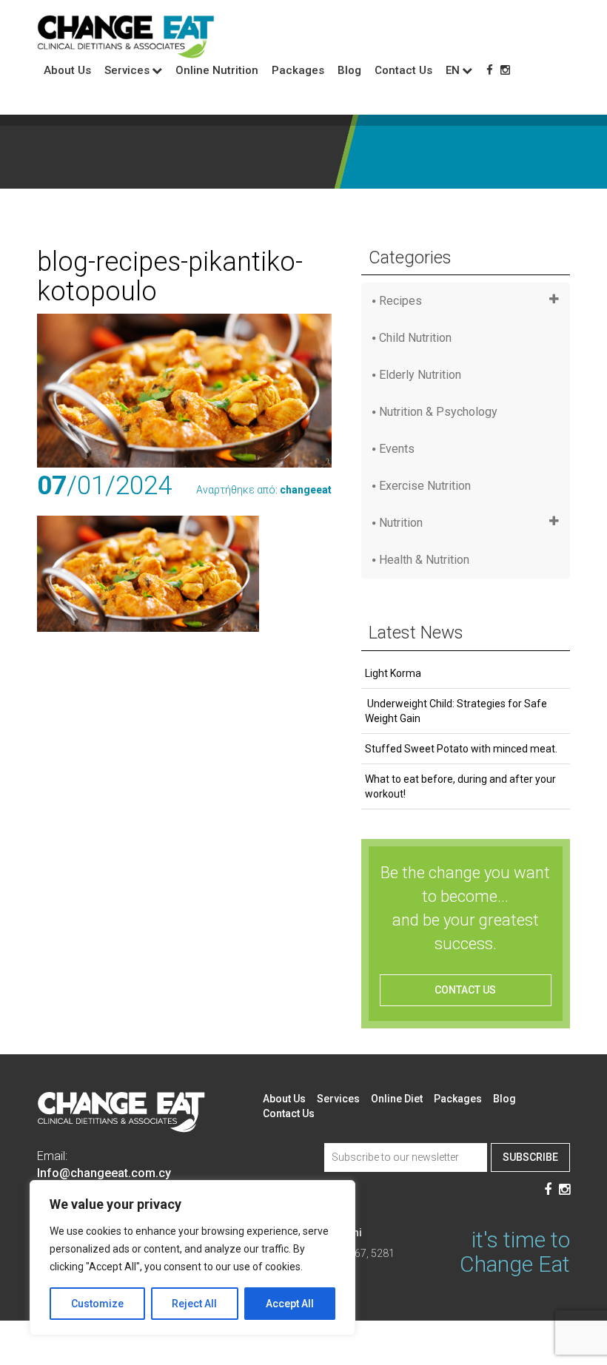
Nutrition (401, 523)
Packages (298, 70)
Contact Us (403, 70)
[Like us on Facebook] (489, 70)
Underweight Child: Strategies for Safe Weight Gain (456, 711)
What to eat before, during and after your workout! (460, 786)
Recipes (400, 301)
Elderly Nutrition (420, 375)
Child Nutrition (415, 338)
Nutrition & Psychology (438, 412)
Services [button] (127, 70)
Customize (97, 1304)
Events (397, 449)
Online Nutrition (216, 70)
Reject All (194, 1304)
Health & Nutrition (424, 560)
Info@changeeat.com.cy (104, 1173)
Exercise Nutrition (425, 486)
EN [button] (453, 70)
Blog (349, 70)
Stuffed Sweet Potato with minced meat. (461, 749)
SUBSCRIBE (530, 1157)
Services (338, 1099)
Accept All (290, 1304)
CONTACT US (465, 990)
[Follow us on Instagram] (505, 70)
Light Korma (393, 673)
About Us (67, 70)
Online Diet (397, 1099)
